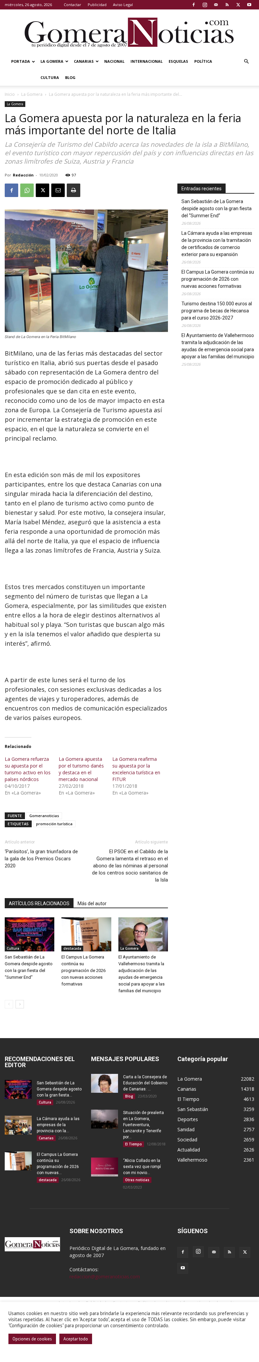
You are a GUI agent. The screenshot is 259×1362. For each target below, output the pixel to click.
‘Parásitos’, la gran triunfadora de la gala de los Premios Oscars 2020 (41, 859)
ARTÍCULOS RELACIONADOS (39, 903)
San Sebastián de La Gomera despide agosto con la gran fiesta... (59, 1089)
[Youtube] (249, 4)
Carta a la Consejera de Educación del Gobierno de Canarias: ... (145, 1083)
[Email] (58, 190)
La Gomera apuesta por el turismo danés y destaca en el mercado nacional (81, 769)
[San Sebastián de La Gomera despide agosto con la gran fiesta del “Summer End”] (29, 934)
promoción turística (54, 823)
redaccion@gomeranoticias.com (104, 1276)
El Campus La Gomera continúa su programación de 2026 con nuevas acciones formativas (83, 970)
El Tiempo (133, 1144)
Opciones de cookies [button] (32, 1339)
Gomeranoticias (44, 815)
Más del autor (92, 903)
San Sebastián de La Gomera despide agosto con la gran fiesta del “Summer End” (216, 208)
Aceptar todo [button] (75, 1339)
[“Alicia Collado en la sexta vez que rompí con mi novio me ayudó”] (104, 1167)
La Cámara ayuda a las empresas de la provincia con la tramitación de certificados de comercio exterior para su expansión (216, 243)
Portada (20, 61)
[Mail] (216, 4)
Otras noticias (137, 1179)
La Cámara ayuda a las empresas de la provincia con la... (58, 1124)
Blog (70, 77)
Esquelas (178, 61)
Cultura (49, 77)
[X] (238, 4)
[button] (246, 61)
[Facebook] (194, 4)
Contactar (72, 4)
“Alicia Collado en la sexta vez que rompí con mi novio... (142, 1166)
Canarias (84, 61)
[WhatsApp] (27, 190)
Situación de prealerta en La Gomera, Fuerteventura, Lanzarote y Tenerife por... (143, 1124)
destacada (72, 948)
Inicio (10, 94)
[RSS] (227, 4)
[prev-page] (9, 1004)
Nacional (114, 61)
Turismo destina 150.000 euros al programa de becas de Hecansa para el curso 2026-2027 (216, 311)
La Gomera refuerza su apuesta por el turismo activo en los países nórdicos (28, 769)
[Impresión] (73, 190)
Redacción (23, 174)
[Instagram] (205, 4)
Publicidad (97, 4)
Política (203, 61)
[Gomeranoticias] (129, 32)
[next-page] (20, 1004)
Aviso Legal (123, 4)
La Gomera (51, 61)
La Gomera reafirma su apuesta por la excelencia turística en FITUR (136, 769)
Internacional (147, 61)
